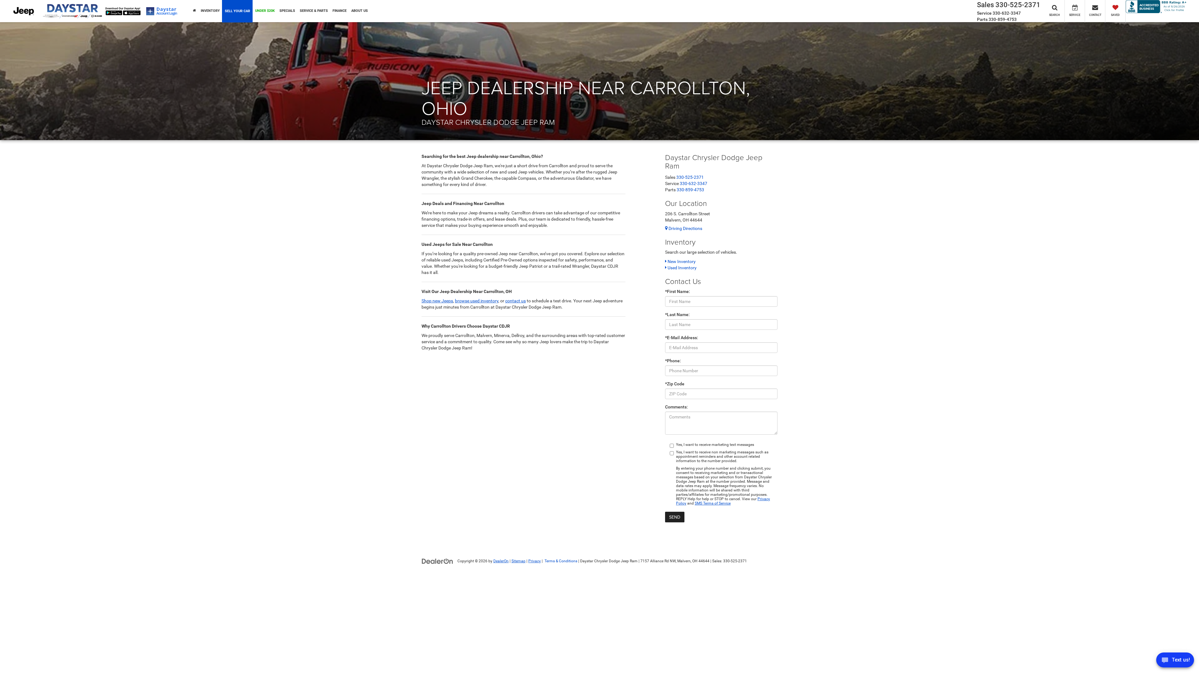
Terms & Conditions (560, 561)
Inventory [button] (210, 11)
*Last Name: (677, 314)
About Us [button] (359, 11)
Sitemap (518, 561)
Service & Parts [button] (314, 11)
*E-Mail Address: (681, 337)
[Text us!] (1175, 661)
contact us (515, 300)
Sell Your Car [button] (237, 11)
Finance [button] (340, 11)
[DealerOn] (437, 560)
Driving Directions (685, 228)
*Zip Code (674, 383)
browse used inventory (476, 300)
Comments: (676, 406)
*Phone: (673, 360)
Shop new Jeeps (437, 300)
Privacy (534, 561)
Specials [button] (287, 11)
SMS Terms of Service (713, 503)
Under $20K (265, 11)
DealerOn (501, 561)
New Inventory (681, 261)
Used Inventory (682, 267)
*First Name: (677, 291)
